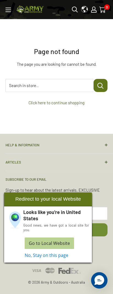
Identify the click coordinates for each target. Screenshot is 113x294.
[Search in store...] (101, 85)
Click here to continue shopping (56, 102)
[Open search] (75, 10)
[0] (103, 10)
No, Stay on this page (46, 255)
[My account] (94, 10)
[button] (99, 280)
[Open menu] (8, 10)
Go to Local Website (49, 243)
